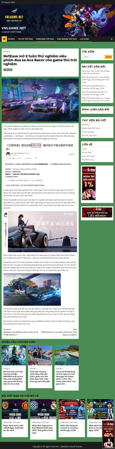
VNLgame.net (14, 28)
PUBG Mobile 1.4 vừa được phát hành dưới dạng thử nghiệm (59, 332)
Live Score (84, 39)
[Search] (111, 39)
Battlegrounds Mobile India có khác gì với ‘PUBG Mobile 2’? (20, 332)
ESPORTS (11, 39)
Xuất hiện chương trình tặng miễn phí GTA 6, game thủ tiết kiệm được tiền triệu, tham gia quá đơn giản (40, 376)
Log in (84, 149)
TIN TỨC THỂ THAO (25, 39)
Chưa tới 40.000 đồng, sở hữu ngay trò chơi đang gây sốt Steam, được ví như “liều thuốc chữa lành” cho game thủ (66, 377)
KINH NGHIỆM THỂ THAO (67, 39)
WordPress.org (88, 159)
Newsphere (65, 446)
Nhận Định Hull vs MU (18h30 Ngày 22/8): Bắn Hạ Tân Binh (13, 428)
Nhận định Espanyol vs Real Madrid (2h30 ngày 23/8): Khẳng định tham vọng (95, 79)
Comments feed (88, 156)
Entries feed (86, 152)
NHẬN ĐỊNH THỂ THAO (45, 39)
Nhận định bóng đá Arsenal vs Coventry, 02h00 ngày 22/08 (69, 428)
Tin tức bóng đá (88, 132)
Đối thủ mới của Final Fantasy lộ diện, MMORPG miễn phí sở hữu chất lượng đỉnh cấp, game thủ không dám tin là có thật (13, 377)
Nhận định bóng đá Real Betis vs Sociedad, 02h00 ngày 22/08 (100, 428)
